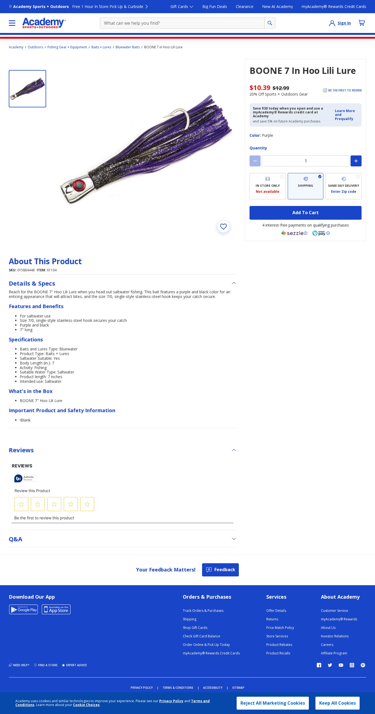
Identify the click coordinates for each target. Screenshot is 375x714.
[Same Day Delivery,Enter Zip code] (343, 186)
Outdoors (35, 47)
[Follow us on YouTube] (341, 665)
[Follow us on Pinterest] (363, 665)
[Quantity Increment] (356, 160)
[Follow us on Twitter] (330, 665)
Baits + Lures (101, 47)
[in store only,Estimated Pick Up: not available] (267, 186)
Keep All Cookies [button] (337, 703)
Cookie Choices (86, 705)
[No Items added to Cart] (361, 22)
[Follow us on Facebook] (319, 665)
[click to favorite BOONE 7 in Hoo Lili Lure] (223, 227)
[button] (346, 115)
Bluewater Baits (128, 47)
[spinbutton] (305, 160)
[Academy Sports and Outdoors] (44, 23)
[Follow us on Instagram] (352, 665)
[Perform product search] (269, 23)
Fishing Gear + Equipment (67, 47)
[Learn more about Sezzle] (294, 233)
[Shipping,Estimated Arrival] (305, 186)
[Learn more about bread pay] (321, 233)
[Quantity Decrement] (255, 160)
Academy (16, 47)
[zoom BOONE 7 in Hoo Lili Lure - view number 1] (146, 149)
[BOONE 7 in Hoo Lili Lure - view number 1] (27, 88)
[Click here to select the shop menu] (12, 23)
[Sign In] (332, 23)
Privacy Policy (171, 701)
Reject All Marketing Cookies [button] (272, 703)
